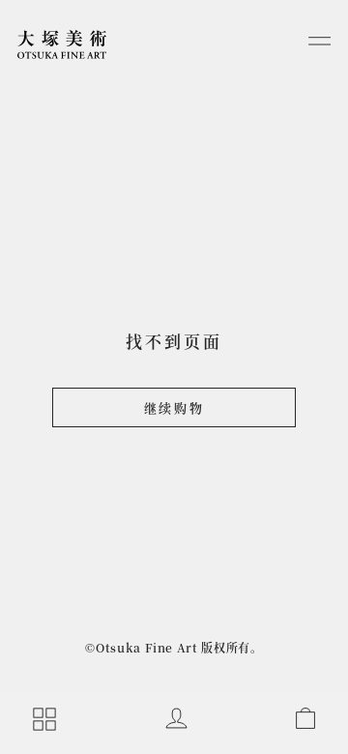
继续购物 (174, 407)
